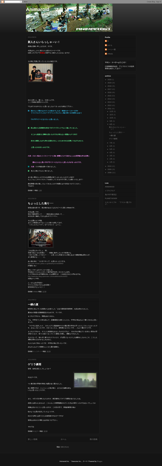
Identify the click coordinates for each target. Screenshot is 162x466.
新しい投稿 (32, 439)
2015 (110, 96)
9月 (111, 121)
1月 (111, 162)
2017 (110, 89)
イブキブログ (110, 191)
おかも (109, 45)
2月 (111, 159)
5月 (111, 149)
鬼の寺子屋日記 (111, 194)
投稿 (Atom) (65, 447)
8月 (111, 124)
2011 (110, 109)
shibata (110, 54)
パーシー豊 (111, 49)
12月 (112, 111)
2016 (110, 92)
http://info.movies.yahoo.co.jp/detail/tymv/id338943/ (45, 263)
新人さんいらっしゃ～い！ (44, 41)
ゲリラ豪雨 (34, 364)
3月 (111, 156)
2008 (110, 173)
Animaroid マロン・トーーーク (61, 9)
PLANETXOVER (111, 198)
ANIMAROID (109, 187)
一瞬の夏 (33, 304)
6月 (111, 146)
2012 (110, 105)
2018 (110, 86)
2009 (110, 169)
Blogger (99, 461)
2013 (110, 102)
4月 (111, 152)
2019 (110, 83)
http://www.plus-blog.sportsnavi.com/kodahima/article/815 (47, 276)
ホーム (63, 439)
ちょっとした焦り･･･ (40, 203)
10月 (112, 118)
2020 (110, 79)
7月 (111, 143)
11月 (111, 115)
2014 (110, 99)
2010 (110, 166)
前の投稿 (93, 439)
